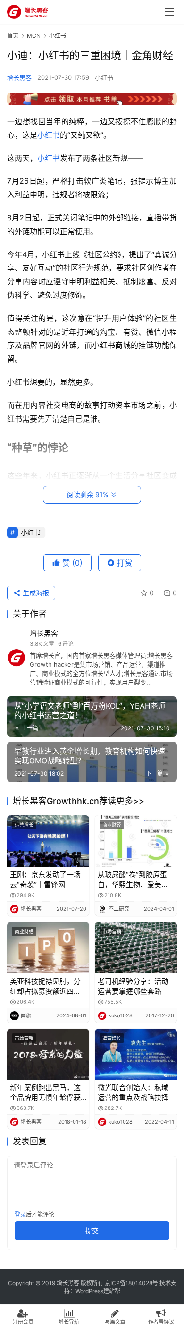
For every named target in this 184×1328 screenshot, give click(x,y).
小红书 (104, 77)
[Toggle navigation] (169, 11)
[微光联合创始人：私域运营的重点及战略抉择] (136, 1054)
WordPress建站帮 (97, 1290)
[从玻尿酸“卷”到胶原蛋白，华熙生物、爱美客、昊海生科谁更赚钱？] (136, 841)
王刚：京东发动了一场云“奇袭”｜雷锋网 (45, 879)
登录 (20, 1214)
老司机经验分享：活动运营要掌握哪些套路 (133, 986)
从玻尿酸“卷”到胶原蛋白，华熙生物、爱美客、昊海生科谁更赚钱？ (132, 879)
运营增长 (24, 825)
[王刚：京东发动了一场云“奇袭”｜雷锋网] (48, 841)
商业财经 (111, 825)
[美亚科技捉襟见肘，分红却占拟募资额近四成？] (48, 947)
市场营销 (111, 931)
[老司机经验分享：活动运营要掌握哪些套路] (136, 947)
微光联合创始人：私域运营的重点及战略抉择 (133, 1092)
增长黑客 (19, 77)
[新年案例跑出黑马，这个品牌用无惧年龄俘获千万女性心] (48, 1054)
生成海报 (35, 593)
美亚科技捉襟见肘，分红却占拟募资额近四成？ (45, 986)
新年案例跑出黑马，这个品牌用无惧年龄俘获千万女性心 (45, 1092)
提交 (92, 1230)
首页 (12, 35)
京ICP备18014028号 (131, 1282)
